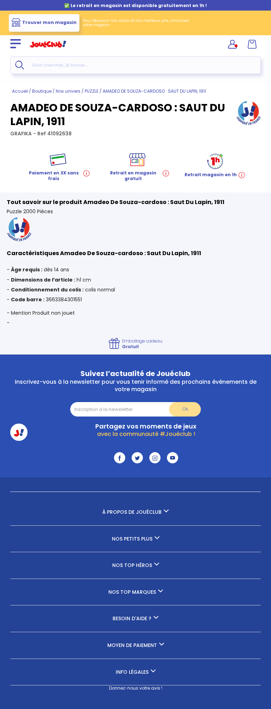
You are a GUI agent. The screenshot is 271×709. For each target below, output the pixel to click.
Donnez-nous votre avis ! (135, 688)
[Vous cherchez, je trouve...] (19, 65)
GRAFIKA (21, 133)
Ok (185, 409)
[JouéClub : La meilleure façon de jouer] (48, 51)
